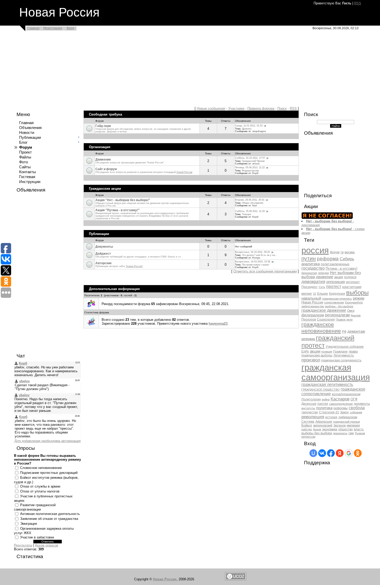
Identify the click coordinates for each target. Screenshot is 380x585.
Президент (309, 287)
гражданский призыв (346, 421)
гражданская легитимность (327, 384)
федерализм (312, 315)
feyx (254, 205)
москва (350, 252)
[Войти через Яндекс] (340, 453)
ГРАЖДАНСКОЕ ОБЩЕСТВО (320, 389)
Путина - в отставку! (342, 268)
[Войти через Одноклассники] (358, 453)
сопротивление (334, 302)
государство (313, 268)
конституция (351, 287)
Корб (255, 173)
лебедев (323, 273)
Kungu (256, 257)
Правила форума (260, 108)
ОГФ (354, 399)
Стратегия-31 (329, 412)
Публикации (99, 234)
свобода (357, 408)
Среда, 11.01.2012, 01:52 (249, 125)
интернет (353, 282)
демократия (313, 281)
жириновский (322, 425)
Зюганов (339, 425)
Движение (103, 159)
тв (342, 252)
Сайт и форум (106, 169)
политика (324, 408)
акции (315, 351)
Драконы (246, 128)
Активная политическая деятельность (50, 514)
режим (358, 298)
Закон (344, 412)
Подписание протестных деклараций (49, 473)
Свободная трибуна (105, 114)
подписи (350, 277)
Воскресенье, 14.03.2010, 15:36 (252, 261)
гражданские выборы (316, 355)
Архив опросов (46, 545)
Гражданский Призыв (253, 161)
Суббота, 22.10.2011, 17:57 (250, 158)
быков (317, 429)
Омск (350, 311)
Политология (311, 399)
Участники (236, 108)
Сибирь (347, 259)
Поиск (282, 108)
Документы (104, 246)
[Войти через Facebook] (331, 453)
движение (324, 277)
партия (322, 404)
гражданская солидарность (341, 360)
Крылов (356, 315)
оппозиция (335, 282)
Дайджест (103, 253)
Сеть (322, 286)
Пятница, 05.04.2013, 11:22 (250, 167)
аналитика (310, 264)
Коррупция (337, 293)
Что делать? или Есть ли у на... (259, 255)
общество (345, 429)
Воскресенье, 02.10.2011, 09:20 (252, 252)
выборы (357, 292)
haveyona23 (218, 323)
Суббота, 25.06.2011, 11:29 (250, 211)
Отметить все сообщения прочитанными (265, 271)
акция (338, 277)
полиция (326, 351)
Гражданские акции (105, 189)
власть (359, 429)
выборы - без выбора (339, 306)
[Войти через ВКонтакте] (322, 453)
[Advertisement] (155, 70)
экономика (329, 429)
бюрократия (309, 273)
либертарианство (312, 306)
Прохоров (308, 319)
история (331, 417)
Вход (70, 28)
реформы (340, 408)
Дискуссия (308, 404)
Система (307, 421)
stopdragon (259, 131)
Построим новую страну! (255, 264)
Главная (33, 28)
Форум (334, 252)
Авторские (103, 263)
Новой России (184, 172)
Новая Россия (312, 302)
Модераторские (250, 170)
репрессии (308, 436)
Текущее (246, 214)
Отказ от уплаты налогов (39, 491)
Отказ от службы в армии (40, 486)
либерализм (347, 417)
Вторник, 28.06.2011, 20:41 (249, 200)
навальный (311, 298)
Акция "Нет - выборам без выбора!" (122, 200)
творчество (309, 412)
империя (353, 425)
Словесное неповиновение (41, 468)
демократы (340, 433)
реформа (328, 258)
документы (362, 404)
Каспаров (340, 398)
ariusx (256, 163)
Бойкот (306, 425)
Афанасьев (323, 421)
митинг (306, 293)
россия (315, 250)
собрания (356, 412)
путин (308, 258)
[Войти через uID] (313, 453)
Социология (326, 319)
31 (314, 293)
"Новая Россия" (134, 266)
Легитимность (343, 355)
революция (312, 416)
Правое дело (344, 319)
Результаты (23, 545)
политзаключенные (335, 264)
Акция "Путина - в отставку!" (117, 210)
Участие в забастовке (37, 537)
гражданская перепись (337, 298)
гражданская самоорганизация (335, 372)
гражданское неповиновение (321, 327)
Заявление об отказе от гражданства (49, 519)
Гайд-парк (103, 126)
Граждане (340, 351)
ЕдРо (305, 351)
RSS (357, 3)
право (353, 351)
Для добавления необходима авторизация (47, 441)
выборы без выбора (316, 433)
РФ (344, 331)
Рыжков (360, 433)
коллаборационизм (346, 394)
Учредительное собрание (345, 346)
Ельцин (322, 293)
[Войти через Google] (349, 453)
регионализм (337, 315)
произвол (310, 359)
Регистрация (52, 28)
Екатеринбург (354, 302)
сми (351, 433)
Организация (99, 147)
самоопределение (341, 403)
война (326, 399)
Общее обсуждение (252, 203)
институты (308, 408)
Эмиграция (28, 524)
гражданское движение (323, 310)
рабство (306, 429)
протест (333, 286)
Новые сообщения (211, 108)
